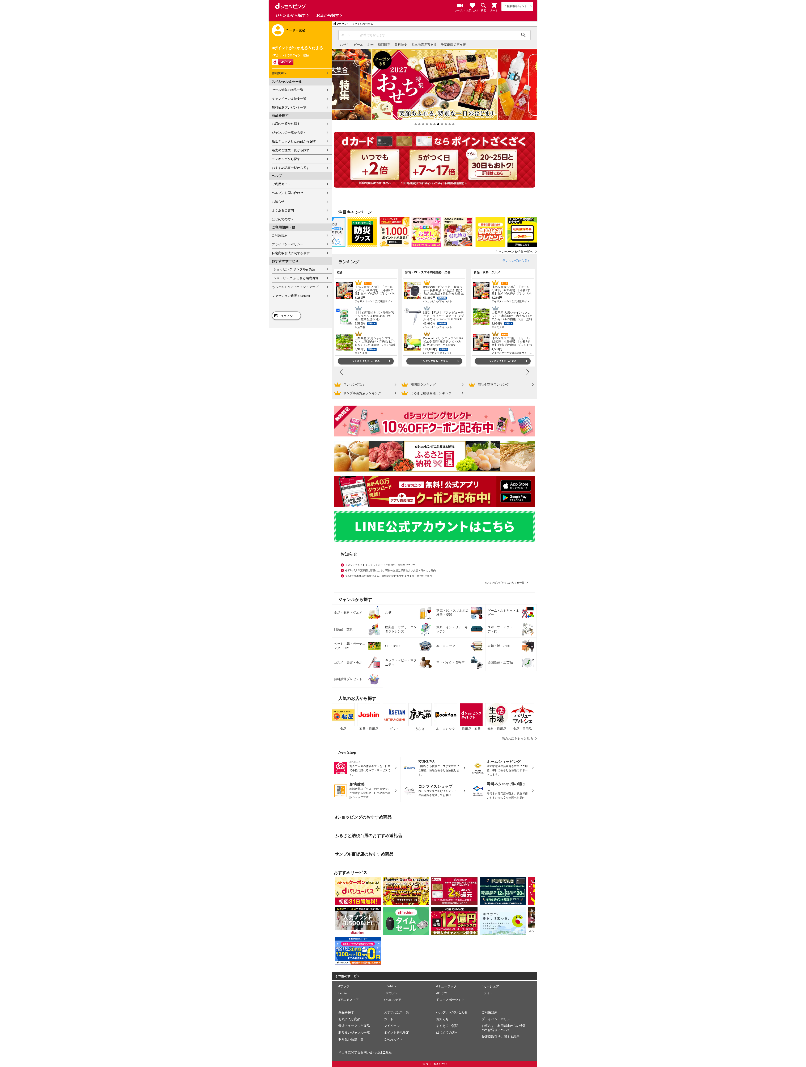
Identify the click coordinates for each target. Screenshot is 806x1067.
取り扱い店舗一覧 (351, 1039)
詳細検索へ (279, 73)
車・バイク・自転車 (450, 662)
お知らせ (278, 201)
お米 (370, 44)
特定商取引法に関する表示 (291, 253)
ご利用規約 (280, 235)
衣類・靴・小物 (499, 646)
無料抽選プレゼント (348, 679)
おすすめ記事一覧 (396, 1012)
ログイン (286, 316)
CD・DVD (392, 646)
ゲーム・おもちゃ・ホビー (503, 612)
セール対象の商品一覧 (287, 90)
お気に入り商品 (349, 1019)
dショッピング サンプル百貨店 (293, 269)
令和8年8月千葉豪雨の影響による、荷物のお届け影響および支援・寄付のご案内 (390, 570)
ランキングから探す (286, 159)
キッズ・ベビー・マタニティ (401, 662)
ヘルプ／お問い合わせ (287, 192)
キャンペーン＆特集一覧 (289, 98)
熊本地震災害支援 (424, 44)
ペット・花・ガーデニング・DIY (349, 646)
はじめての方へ (283, 219)
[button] (494, 5)
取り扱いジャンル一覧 (354, 1032)
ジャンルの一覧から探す (289, 132)
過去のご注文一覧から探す (291, 150)
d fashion (390, 986)
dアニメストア (348, 999)
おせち (344, 44)
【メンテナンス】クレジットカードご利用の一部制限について (380, 565)
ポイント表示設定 (396, 1032)
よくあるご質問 (283, 210)
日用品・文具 (343, 629)
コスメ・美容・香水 (348, 662)
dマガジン (391, 993)
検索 (523, 35)
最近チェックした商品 (354, 1026)
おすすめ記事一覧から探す (291, 168)
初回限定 (384, 44)
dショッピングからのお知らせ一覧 (504, 582)
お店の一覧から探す (286, 123)
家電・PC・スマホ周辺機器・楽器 (452, 612)
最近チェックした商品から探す (294, 141)
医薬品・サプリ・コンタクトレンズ (401, 629)
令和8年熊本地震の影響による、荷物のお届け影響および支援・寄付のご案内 (388, 575)
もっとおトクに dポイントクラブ (295, 287)
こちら (387, 1052)
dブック (343, 986)
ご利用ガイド (281, 184)
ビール (358, 44)
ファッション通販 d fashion (291, 295)
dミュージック (446, 986)
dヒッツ (441, 993)
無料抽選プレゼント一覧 (289, 107)
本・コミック (445, 646)
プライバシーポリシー (287, 244)
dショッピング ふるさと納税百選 (295, 278)
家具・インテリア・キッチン (452, 629)
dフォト (487, 993)
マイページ (392, 1026)
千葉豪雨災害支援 (453, 44)
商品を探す (346, 1012)
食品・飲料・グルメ (348, 612)
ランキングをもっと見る (366, 361)
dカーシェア (490, 986)
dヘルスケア (392, 999)
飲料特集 (401, 44)
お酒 (388, 612)
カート (388, 1019)
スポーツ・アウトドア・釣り (502, 629)
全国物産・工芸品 (500, 662)
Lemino (343, 993)
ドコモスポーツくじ (450, 999)
